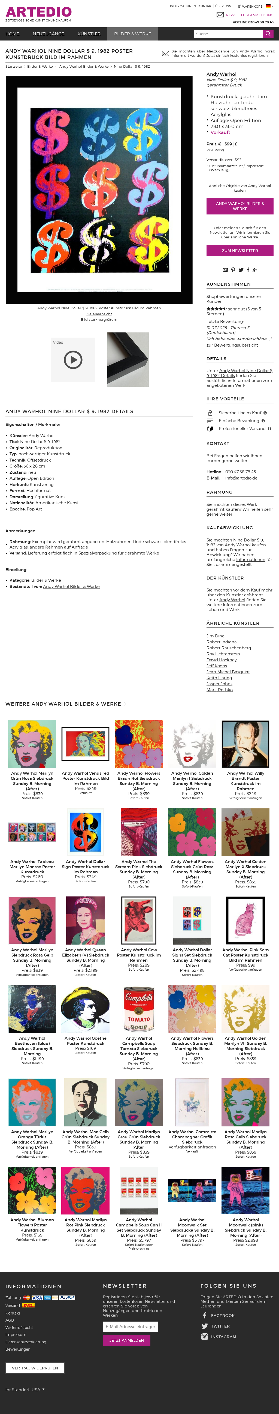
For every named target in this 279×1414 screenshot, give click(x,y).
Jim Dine (216, 636)
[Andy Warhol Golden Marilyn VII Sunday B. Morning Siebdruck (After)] (246, 1008)
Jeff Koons (217, 666)
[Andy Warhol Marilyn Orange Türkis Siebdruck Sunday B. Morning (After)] (32, 1102)
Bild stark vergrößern (99, 319)
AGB (9, 1320)
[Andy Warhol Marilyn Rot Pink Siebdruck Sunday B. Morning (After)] (85, 1190)
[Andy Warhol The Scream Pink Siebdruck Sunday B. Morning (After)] (139, 832)
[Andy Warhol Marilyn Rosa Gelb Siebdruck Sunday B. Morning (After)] (246, 1102)
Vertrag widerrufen (35, 1368)
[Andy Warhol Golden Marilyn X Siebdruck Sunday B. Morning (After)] (246, 832)
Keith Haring (219, 677)
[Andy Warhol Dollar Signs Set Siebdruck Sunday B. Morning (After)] (192, 920)
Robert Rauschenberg (229, 648)
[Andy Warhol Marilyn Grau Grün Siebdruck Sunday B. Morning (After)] (139, 1102)
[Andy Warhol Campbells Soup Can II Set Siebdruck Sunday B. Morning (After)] (139, 1190)
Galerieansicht (99, 314)
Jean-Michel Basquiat (228, 671)
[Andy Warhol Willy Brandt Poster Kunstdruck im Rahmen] (246, 743)
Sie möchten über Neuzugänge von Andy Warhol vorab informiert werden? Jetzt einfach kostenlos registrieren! (223, 53)
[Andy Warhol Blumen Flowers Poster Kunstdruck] (32, 1190)
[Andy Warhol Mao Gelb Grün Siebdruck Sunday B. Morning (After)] (85, 1102)
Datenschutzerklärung (25, 1342)
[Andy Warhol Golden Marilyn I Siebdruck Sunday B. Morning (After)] (192, 743)
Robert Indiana (222, 642)
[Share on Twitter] (241, 270)
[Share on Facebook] (248, 270)
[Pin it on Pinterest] (233, 270)
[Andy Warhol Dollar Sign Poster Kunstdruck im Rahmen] (85, 832)
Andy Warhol (221, 74)
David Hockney (222, 660)
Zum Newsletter (240, 250)
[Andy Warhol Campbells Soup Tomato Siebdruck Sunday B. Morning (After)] (139, 1008)
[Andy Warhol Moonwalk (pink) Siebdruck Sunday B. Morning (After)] (246, 1190)
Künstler (89, 33)
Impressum (15, 1334)
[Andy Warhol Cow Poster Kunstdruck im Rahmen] (138, 920)
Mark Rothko (220, 689)
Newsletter (125, 1286)
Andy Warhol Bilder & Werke (84, 66)
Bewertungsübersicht (236, 345)
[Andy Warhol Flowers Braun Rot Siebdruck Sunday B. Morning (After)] (139, 743)
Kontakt (205, 6)
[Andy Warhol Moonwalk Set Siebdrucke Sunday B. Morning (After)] (192, 1190)
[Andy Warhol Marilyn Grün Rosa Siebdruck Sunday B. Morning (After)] (32, 743)
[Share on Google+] (254, 270)
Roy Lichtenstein (223, 654)
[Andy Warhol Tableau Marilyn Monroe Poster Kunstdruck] (32, 832)
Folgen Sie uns (229, 1286)
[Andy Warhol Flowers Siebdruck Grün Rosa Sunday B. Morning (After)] (192, 832)
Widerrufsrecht (19, 1327)
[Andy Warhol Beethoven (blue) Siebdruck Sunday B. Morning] (32, 1008)
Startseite (13, 66)
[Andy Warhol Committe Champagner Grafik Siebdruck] (192, 1102)
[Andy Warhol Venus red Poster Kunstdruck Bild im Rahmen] (85, 743)
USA (36, 1389)
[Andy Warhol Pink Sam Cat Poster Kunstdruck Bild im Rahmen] (245, 920)
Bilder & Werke (132, 33)
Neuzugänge (48, 33)
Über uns (223, 6)
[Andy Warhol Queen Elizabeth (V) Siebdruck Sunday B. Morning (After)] (85, 920)
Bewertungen (18, 1349)
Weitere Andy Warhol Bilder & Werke (63, 704)
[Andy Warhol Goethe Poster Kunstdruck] (85, 1008)
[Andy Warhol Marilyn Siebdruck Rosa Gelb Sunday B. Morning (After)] (32, 920)
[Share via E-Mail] (225, 270)
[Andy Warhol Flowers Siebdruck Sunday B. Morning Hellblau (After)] (192, 1008)
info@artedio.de (241, 478)
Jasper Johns (219, 683)
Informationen (183, 6)
